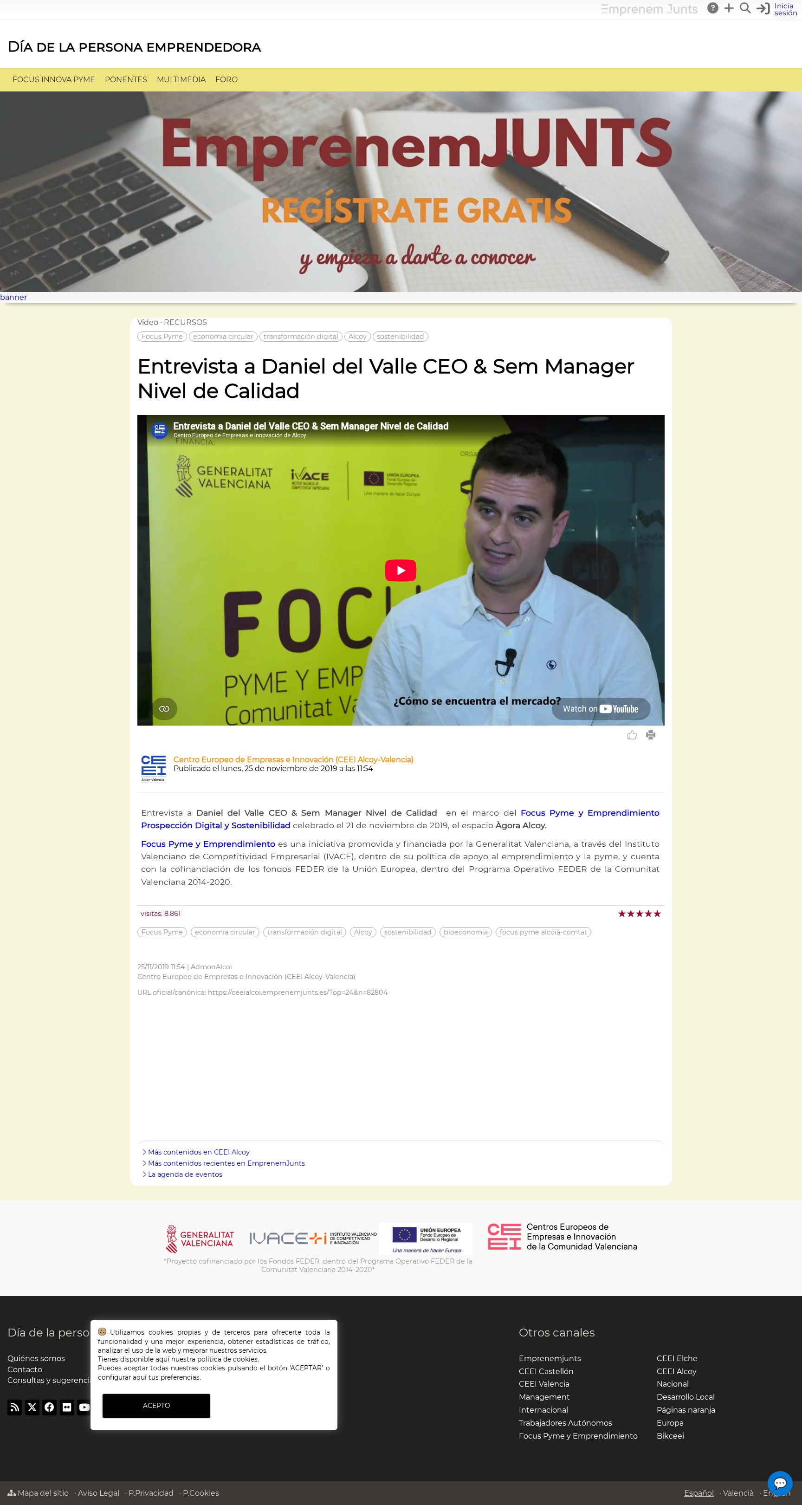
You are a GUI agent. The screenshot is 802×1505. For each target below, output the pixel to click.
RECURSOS (185, 322)
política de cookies (227, 1359)
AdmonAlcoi (211, 967)
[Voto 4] (649, 913)
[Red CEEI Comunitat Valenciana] (563, 1248)
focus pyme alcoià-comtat (543, 932)
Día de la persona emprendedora (134, 46)
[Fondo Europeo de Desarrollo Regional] (425, 1253)
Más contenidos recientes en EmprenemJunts (226, 1163)
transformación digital (301, 336)
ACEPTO (156, 1405)
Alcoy (358, 336)
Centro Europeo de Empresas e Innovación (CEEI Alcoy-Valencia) (294, 759)
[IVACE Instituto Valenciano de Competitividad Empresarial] (271, 1253)
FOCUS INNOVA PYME (54, 79)
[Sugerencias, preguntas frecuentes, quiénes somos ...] (713, 8)
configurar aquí (122, 1377)
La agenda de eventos (185, 1174)
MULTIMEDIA (181, 79)
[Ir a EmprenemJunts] (650, 13)
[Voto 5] (657, 913)
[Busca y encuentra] (745, 8)
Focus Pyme (162, 336)
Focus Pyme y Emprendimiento (208, 844)
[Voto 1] (622, 913)
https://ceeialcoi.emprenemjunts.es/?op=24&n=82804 (298, 992)
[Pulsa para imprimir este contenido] (650, 735)
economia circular (223, 336)
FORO (226, 79)
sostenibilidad (400, 336)
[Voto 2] (631, 913)
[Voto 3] (640, 913)
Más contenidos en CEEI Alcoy (199, 1152)
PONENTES (126, 79)
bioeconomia (466, 932)
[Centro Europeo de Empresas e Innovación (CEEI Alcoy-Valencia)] (153, 780)
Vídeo (147, 322)
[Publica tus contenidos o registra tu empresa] (729, 8)
